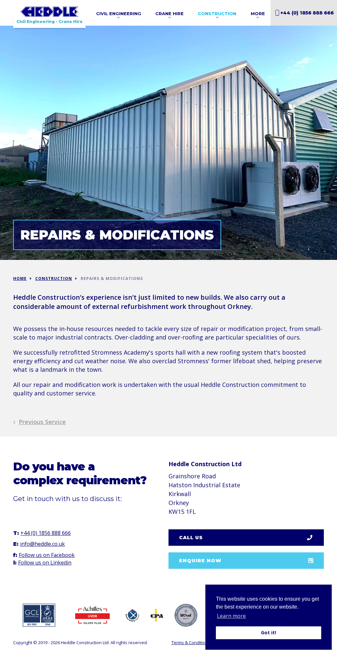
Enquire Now (200, 561)
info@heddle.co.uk (42, 543)
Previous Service (42, 422)
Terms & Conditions (190, 642)
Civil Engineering (118, 13)
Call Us (191, 538)
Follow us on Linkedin (44, 562)
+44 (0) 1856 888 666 (307, 13)
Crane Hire (169, 13)
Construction (217, 13)
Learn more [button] (231, 615)
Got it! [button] (268, 632)
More (258, 13)
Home (20, 278)
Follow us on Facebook (47, 555)
